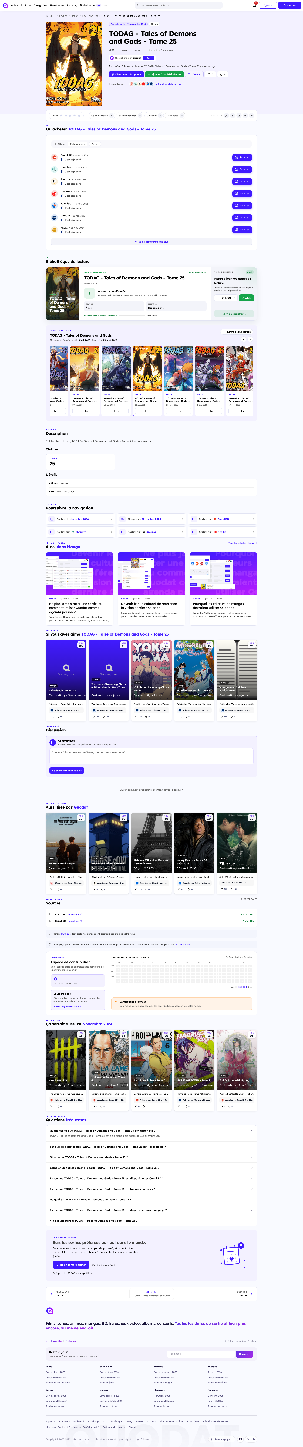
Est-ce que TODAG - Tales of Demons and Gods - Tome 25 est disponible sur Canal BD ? (107, 1178)
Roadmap (93, 1421)
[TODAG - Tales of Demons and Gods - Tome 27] (209, 381)
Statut (132, 1427)
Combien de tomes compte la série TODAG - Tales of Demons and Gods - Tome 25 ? (104, 1167)
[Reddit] (245, 115)
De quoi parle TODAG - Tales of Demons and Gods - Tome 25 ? (90, 1199)
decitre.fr (74, 921)
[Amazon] (139, 84)
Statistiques (116, 1421)
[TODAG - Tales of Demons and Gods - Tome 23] (84, 381)
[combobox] (179, 5)
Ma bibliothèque (196, 272)
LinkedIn (56, 1340)
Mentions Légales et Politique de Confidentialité (72, 1427)
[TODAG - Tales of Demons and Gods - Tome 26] (178, 381)
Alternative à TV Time (171, 1421)
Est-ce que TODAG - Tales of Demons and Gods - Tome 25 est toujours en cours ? (102, 1189)
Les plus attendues (56, 1400)
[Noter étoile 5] (79, 115)
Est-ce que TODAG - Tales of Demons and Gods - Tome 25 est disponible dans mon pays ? (108, 1210)
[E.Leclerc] (147, 84)
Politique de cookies (114, 1427)
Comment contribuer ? (71, 1421)
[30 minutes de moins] (217, 298)
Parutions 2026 (162, 1395)
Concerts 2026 (215, 1395)
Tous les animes (108, 1406)
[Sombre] (254, 1439)
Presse (139, 1421)
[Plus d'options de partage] (251, 115)
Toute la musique (217, 1382)
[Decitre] (143, 84)
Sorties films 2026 (55, 1371)
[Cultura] (151, 84)
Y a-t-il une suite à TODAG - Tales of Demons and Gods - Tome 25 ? (93, 1220)
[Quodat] (49, 1311)
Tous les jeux (107, 1382)
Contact (151, 1421)
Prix (104, 1421)
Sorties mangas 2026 (165, 1371)
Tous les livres (161, 1406)
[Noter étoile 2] (66, 115)
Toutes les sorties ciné (58, 1382)
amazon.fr (73, 914)
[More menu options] (105, 5)
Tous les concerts (217, 1406)
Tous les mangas (163, 1382)
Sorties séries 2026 (56, 1395)
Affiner (61, 144)
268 (225, 716)
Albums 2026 (215, 1371)
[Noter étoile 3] (70, 115)
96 (149, 716)
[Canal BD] (131, 84)
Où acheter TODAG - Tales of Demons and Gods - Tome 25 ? (89, 1157)
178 (97, 716)
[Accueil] (5, 5)
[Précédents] (243, 339)
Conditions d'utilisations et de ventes (207, 1421)
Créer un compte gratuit (71, 1264)
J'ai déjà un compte (103, 1264)
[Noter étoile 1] (61, 115)
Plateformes (77, 144)
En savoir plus (183, 944)
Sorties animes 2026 (111, 1400)
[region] (151, 381)
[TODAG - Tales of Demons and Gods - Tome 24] (116, 381)
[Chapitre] (135, 84)
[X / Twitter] (226, 115)
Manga (154, 24)
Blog (129, 1421)
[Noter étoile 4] (74, 115)
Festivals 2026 (216, 1400)
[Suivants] (250, 339)
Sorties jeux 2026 (109, 1371)
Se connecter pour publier (67, 770)
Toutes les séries (55, 1406)
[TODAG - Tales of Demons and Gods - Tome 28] (240, 381)
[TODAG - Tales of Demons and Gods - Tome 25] (147, 381)
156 (107, 716)
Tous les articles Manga (241, 542)
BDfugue (66, 933)
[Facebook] (232, 115)
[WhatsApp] (239, 115)
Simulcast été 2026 (110, 1395)
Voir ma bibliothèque (236, 314)
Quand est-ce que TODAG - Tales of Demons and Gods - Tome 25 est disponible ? (102, 1130)
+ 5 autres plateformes (168, 83)
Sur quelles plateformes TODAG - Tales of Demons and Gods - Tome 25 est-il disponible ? (108, 1146)
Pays (95, 144)
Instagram (71, 1340)
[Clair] (248, 1439)
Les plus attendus (56, 1377)
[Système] (240, 1439)
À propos (50, 1421)
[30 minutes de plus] (234, 298)
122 (140, 716)
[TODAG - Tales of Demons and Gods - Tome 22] (53, 381)
